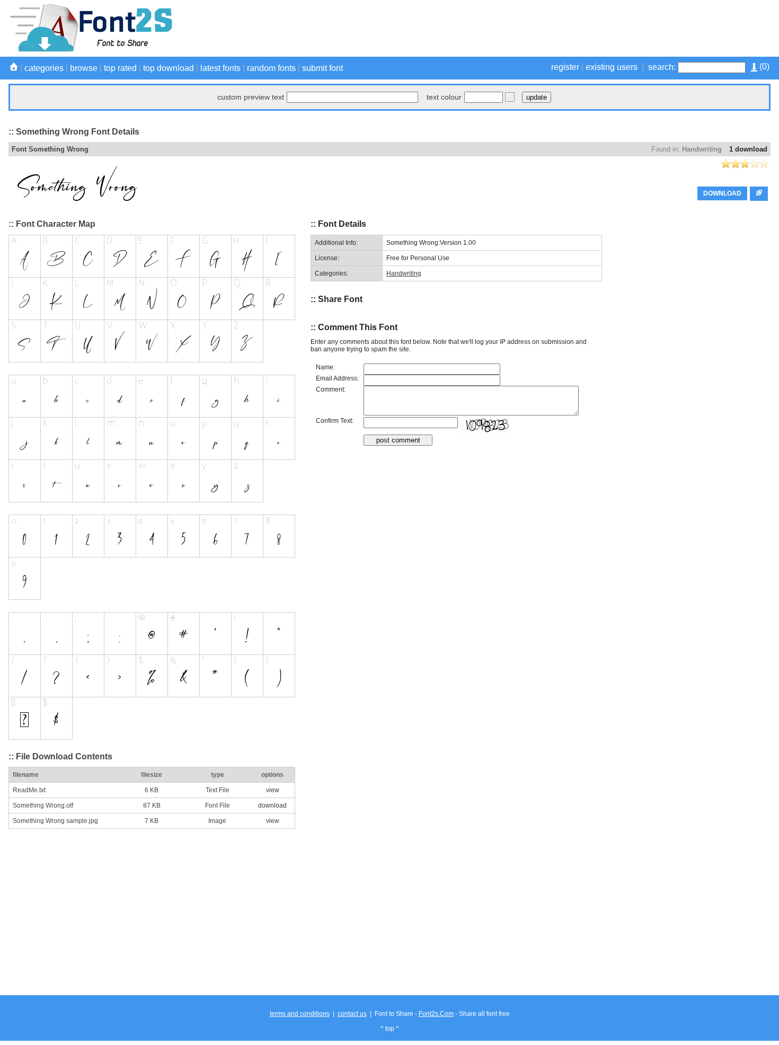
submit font (322, 68)
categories (44, 68)
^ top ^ (389, 1028)
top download (168, 68)
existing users (612, 67)
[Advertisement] (578, 28)
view (272, 790)
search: (662, 67)
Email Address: (337, 378)
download (272, 805)
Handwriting (702, 149)
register (565, 67)
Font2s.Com (436, 1013)
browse (84, 68)
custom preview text (250, 97)
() (763, 66)
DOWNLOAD (722, 193)
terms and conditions (300, 1013)
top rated (120, 68)
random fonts (271, 68)
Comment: (331, 389)
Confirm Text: (334, 420)
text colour (444, 97)
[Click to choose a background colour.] (510, 97)
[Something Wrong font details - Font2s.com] (90, 50)
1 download (748, 149)
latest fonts (220, 68)
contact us (352, 1013)
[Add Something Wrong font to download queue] (759, 194)
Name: (325, 367)
